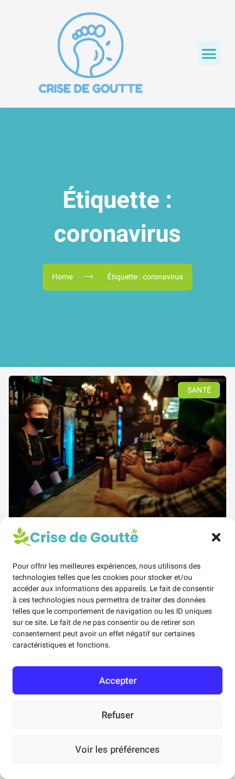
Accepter (118, 681)
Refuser (117, 715)
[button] (216, 537)
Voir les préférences (117, 749)
